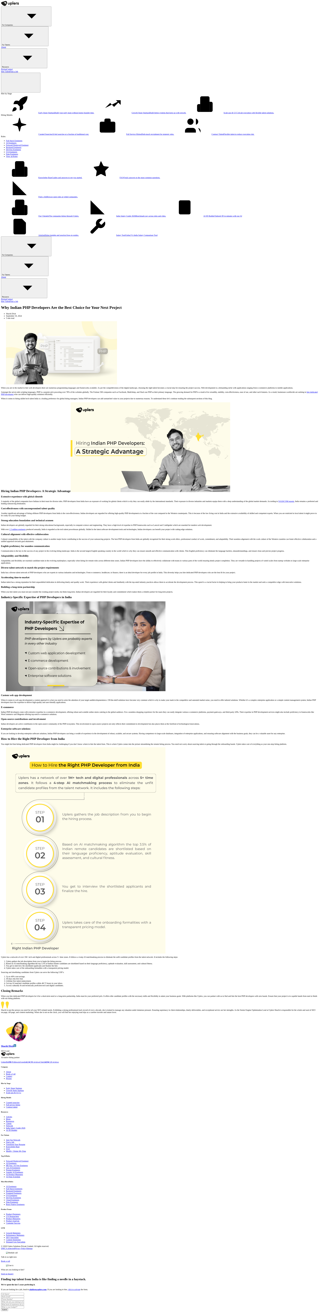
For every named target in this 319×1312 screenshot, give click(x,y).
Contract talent (11, 1107)
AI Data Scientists (13, 1177)
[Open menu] (20, 83)
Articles (9, 1117)
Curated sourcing (12, 1103)
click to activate (74, 1289)
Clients (8, 1123)
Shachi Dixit (7, 1046)
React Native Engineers (15, 1204)
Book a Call (10, 1074)
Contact (10, 69)
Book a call (5, 1261)
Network (9, 1126)
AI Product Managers (14, 1174)
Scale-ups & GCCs (13, 1093)
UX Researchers (12, 1216)
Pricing (4, 69)
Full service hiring (13, 1105)
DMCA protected (8, 1248)
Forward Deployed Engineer (17, 145)
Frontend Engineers (13, 1193)
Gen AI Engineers (13, 1168)
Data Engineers (12, 154)
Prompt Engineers (13, 1170)
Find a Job (14, 71)
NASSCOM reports (286, 501)
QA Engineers (11, 152)
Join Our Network (13, 1140)
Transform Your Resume (15, 1144)
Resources (10, 1121)
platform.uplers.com (37, 1289)
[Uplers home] (7, 1055)
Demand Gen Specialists (15, 1242)
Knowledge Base (13, 1147)
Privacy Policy (20, 1248)
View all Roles (12, 156)
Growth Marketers (13, 1233)
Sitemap (29, 1248)
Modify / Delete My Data (16, 1151)
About (3, 47)
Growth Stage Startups (15, 1090)
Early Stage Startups (14, 1088)
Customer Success (13, 1223)
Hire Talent (5, 71)
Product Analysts (12, 1221)
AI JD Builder (11, 1130)
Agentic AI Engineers (14, 1172)
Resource (5, 67)
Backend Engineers (13, 147)
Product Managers (13, 1219)
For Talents (6, 45)
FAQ (8, 1149)
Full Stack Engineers (14, 141)
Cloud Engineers (12, 1200)
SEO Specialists (12, 1237)
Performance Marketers (15, 1235)
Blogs (8, 1119)
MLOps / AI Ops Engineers (17, 1165)
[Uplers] (10, 5)
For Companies (7, 25)
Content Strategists (13, 1240)
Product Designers (13, 1214)
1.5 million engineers (17, 529)
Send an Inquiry (7, 1274)
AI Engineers (11, 143)
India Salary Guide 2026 (15, 1128)
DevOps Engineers (13, 150)
